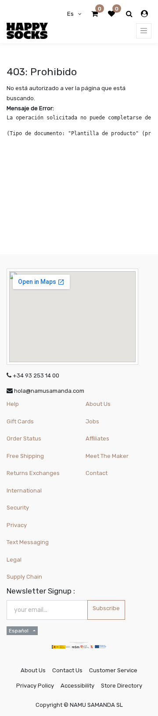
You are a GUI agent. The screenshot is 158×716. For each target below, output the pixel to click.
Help (13, 404)
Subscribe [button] (106, 608)
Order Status (24, 438)
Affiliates (97, 438)
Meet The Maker (107, 456)
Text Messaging (28, 542)
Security (18, 507)
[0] (94, 14)
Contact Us (67, 670)
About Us (98, 404)
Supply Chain (24, 576)
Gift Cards (20, 421)
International (24, 490)
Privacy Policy (35, 685)
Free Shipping (25, 456)
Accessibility (77, 685)
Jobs (92, 421)
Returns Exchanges (33, 473)
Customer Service (113, 670)
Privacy (17, 525)
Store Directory (121, 685)
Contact (97, 473)
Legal (14, 559)
